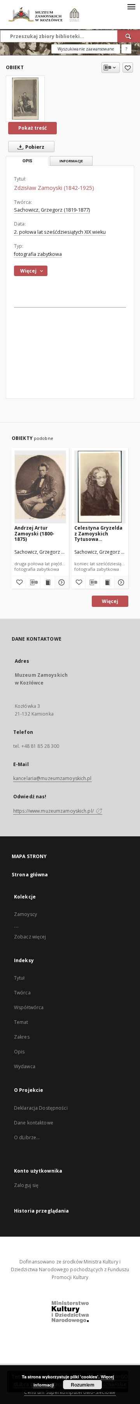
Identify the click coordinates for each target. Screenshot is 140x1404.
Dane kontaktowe (33, 1122)
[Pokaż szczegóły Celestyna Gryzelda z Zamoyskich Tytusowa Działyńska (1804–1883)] (120, 582)
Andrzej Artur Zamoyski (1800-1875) (34, 533)
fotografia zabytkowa (38, 254)
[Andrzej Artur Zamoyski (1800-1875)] (40, 487)
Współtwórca (29, 1007)
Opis (19, 1051)
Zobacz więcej (30, 936)
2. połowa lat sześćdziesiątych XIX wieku (60, 232)
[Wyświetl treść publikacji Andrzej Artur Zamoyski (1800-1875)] (47, 582)
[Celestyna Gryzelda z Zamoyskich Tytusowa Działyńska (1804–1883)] (100, 487)
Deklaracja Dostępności (41, 1108)
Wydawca (24, 1066)
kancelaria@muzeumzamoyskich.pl (52, 778)
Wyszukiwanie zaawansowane (86, 49)
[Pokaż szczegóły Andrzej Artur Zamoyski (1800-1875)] (61, 582)
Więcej (110, 601)
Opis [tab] (27, 160)
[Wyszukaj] (128, 36)
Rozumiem (82, 1384)
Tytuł (19, 978)
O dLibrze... (27, 1137)
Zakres (22, 1037)
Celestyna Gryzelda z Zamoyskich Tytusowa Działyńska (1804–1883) (98, 533)
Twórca (22, 992)
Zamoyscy (25, 914)
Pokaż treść (32, 128)
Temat (21, 1022)
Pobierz (34, 147)
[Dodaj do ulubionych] (127, 68)
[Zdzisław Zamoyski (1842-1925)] (25, 99)
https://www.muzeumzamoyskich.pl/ (54, 811)
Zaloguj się (26, 1185)
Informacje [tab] (71, 160)
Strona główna (30, 874)
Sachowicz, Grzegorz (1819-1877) (52, 210)
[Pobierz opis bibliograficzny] (33, 582)
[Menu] (131, 6)
